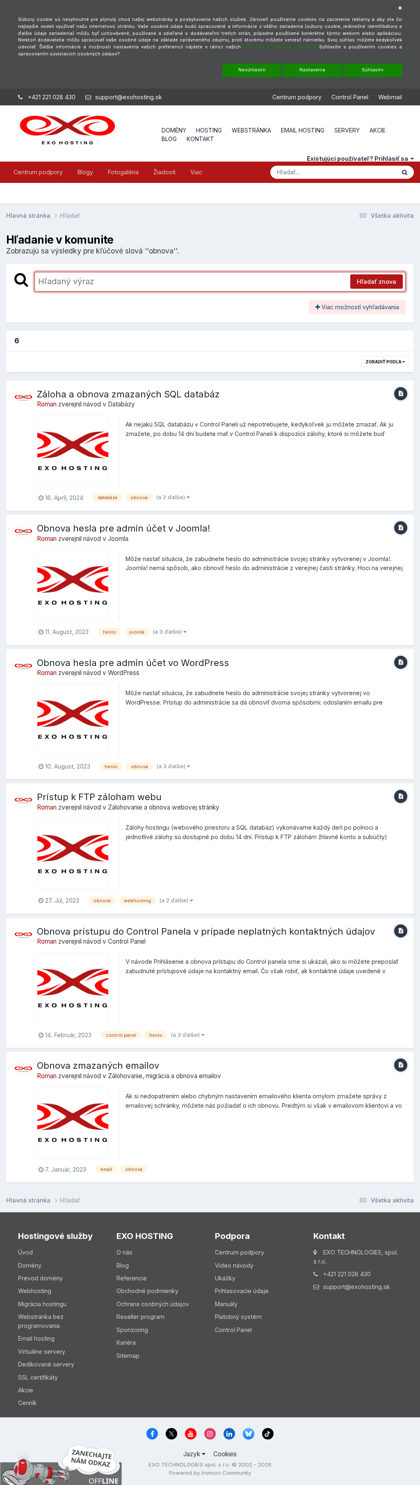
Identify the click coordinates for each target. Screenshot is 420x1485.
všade (375, 172)
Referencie (131, 1278)
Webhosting (34, 1290)
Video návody (234, 1265)
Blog (122, 1265)
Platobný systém (238, 1316)
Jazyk (192, 1454)
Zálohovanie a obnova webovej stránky (163, 807)
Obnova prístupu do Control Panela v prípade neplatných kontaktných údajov (206, 931)
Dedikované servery (46, 1364)
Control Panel (349, 97)
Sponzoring (132, 1329)
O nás (124, 1252)
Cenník (27, 1402)
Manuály (226, 1303)
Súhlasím (372, 70)
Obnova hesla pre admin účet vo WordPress (133, 662)
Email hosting (36, 1338)
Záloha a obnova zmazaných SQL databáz (128, 394)
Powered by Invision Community (210, 1472)
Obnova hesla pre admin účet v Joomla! (123, 528)
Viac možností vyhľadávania (359, 306)
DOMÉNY (174, 130)
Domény (29, 1265)
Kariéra (126, 1342)
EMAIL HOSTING (302, 130)
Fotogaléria (123, 172)
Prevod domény (40, 1278)
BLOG (169, 138)
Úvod (25, 1252)
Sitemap (127, 1355)
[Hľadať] (404, 172)
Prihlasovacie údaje (242, 1290)
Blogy (85, 172)
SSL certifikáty (38, 1377)
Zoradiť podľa (383, 361)
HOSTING (209, 130)
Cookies (225, 1454)
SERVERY (347, 130)
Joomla (118, 539)
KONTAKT (200, 138)
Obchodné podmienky (147, 1290)
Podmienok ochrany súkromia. (280, 47)
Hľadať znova (376, 281)
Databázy (121, 404)
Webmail (390, 97)
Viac (196, 172)
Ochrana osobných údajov (152, 1303)
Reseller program (140, 1316)
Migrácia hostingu (42, 1303)
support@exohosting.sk (128, 97)
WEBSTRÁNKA (251, 130)
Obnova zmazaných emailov (98, 1065)
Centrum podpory (297, 97)
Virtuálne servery (41, 1351)
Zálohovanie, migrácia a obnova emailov (164, 1076)
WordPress (123, 673)
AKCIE (378, 130)
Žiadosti (164, 172)
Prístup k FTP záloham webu (99, 797)
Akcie (25, 1390)
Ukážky (225, 1278)
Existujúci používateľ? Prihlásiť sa (359, 158)
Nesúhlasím (252, 70)
